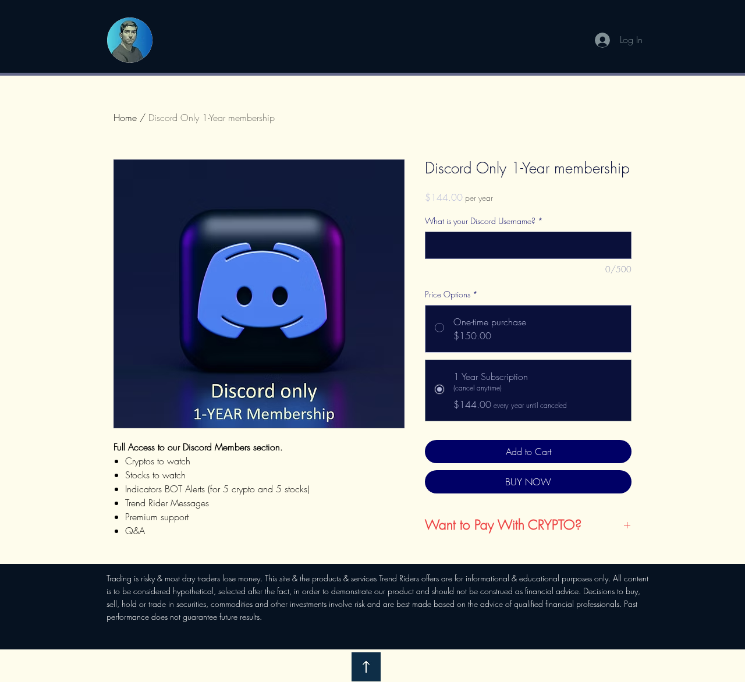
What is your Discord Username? (484, 220)
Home (125, 117)
